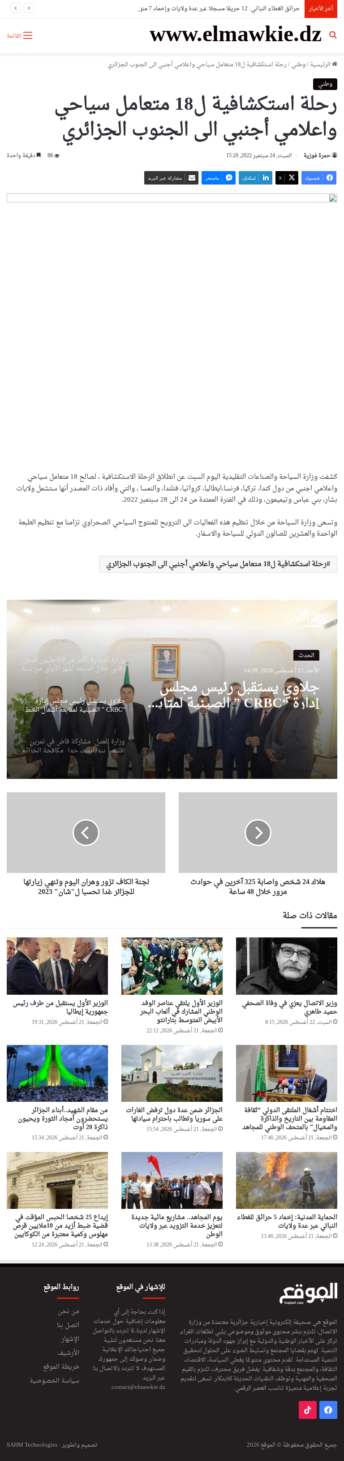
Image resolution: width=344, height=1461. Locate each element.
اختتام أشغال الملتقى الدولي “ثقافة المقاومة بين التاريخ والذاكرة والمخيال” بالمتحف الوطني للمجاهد (289, 1119)
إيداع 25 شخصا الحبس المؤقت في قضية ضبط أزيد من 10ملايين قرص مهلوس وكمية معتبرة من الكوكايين (60, 1226)
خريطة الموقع (61, 1367)
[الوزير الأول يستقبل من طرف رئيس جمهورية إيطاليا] (57, 965)
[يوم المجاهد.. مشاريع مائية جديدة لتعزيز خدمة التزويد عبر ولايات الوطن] (172, 1180)
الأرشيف (68, 1353)
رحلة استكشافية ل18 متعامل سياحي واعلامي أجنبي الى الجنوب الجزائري (216, 564)
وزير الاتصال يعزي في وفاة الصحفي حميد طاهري (289, 1007)
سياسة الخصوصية (54, 1381)
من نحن (68, 1312)
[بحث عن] (332, 39)
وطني (298, 64)
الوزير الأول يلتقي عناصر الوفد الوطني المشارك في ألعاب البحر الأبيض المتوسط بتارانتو (181, 1012)
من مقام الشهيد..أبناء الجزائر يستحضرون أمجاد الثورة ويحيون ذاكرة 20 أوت (63, 1119)
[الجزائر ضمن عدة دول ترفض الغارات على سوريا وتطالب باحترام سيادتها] (172, 1073)
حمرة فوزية (317, 156)
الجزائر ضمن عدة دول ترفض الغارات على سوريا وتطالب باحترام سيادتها (174, 1114)
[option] (172, 689)
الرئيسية (321, 64)
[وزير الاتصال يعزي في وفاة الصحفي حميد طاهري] (286, 965)
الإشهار (70, 1339)
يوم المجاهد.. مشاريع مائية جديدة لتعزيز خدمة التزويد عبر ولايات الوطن (177, 1226)
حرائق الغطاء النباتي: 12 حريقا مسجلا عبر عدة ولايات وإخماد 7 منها (219, 8)
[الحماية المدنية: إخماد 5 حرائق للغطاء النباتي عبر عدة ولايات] (286, 1180)
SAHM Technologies (32, 1445)
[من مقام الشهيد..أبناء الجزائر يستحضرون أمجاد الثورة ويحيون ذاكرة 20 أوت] (57, 1073)
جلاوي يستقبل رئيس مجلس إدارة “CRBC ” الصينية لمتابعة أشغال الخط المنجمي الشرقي (231, 693)
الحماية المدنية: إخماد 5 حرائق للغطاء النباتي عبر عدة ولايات (287, 1222)
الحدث (306, 654)
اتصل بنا (68, 1326)
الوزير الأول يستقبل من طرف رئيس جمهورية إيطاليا (60, 1007)
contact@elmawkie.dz (138, 1387)
